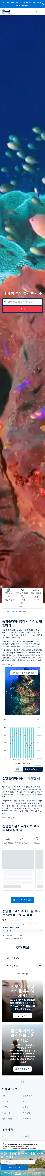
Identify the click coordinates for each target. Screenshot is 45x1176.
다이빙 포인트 (21, 843)
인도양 (5, 1107)
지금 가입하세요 (22, 1069)
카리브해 (26, 1112)
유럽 (4, 1095)
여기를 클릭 (18, 1174)
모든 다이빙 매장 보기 (22, 900)
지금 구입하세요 (22, 1015)
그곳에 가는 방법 (12, 957)
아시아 (25, 1101)
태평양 (25, 1107)
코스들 (37, 843)
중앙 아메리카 (8, 1101)
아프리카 (6, 1112)
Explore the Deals (21, 5)
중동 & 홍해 (28, 1095)
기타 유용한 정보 (12, 965)
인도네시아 (10, 611)
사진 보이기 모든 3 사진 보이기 (24, 673)
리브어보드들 (8, 843)
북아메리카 (27, 1118)
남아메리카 (7, 1118)
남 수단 (26, 1136)
